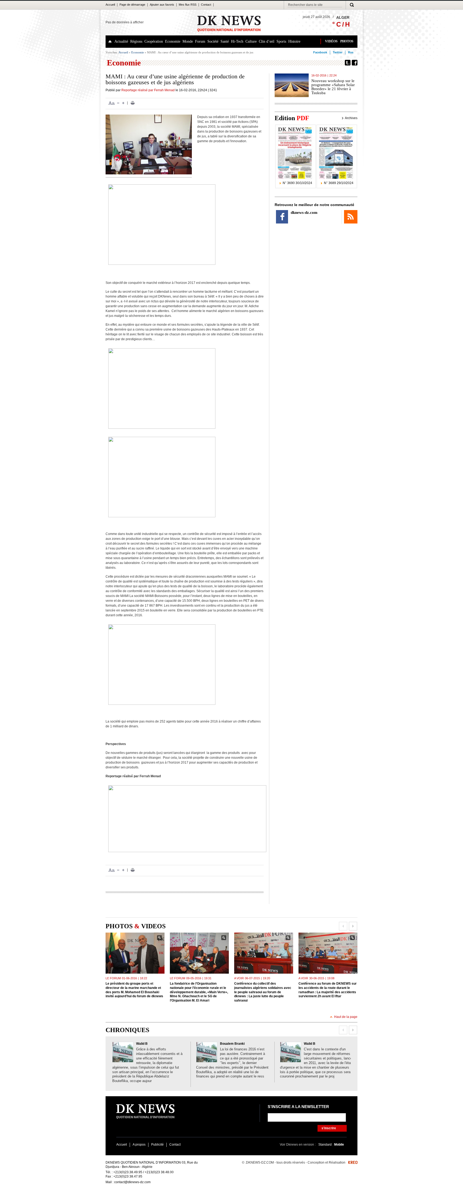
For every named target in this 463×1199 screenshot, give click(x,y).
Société (212, 41)
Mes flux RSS (187, 4)
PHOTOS (346, 41)
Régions (136, 41)
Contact (206, 4)
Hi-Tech (237, 41)
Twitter (337, 52)
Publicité (157, 1144)
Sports (281, 41)
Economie (172, 41)
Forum (200, 41)
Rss (350, 52)
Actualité (121, 41)
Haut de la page (345, 1017)
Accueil (110, 4)
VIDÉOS (331, 41)
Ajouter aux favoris (162, 4)
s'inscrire (329, 1128)
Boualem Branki (232, 1044)
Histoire (294, 41)
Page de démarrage (132, 4)
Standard (325, 1144)
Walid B (142, 1044)
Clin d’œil (266, 41)
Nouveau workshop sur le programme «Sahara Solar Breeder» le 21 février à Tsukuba (333, 87)
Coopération (153, 41)
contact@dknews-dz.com (132, 1182)
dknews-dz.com (304, 212)
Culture (251, 41)
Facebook (320, 52)
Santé (225, 41)
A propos (139, 1144)
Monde (187, 41)
